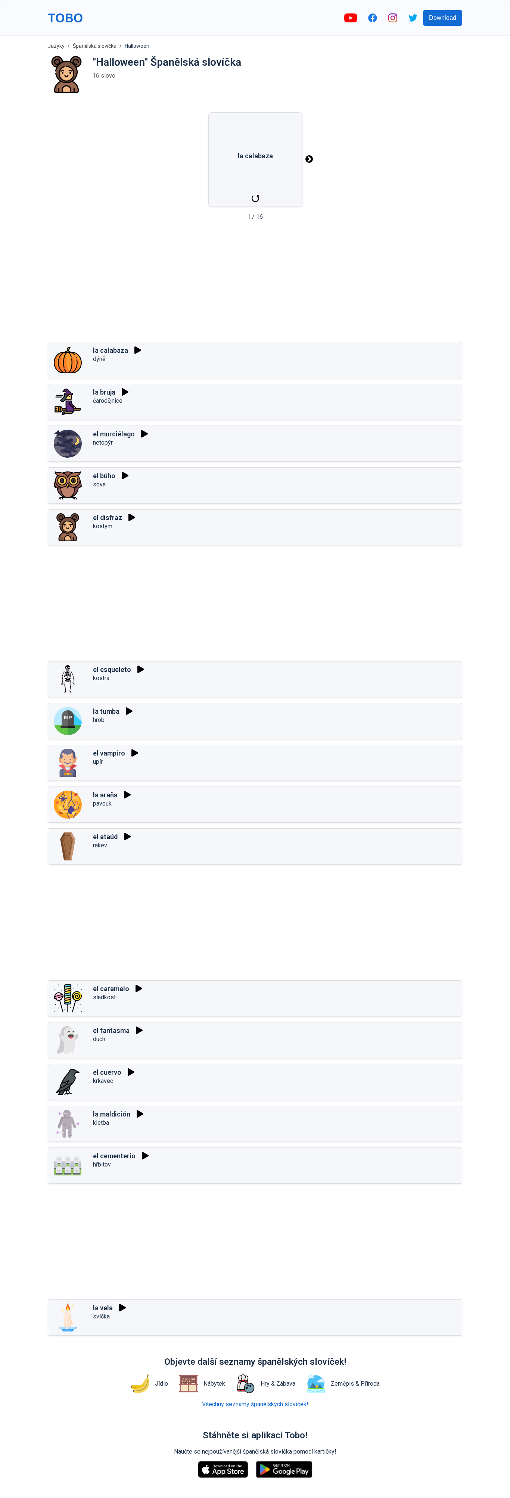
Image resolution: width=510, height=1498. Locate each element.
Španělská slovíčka (94, 46)
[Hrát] (138, 350)
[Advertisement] (255, 283)
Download (442, 18)
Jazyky (56, 46)
